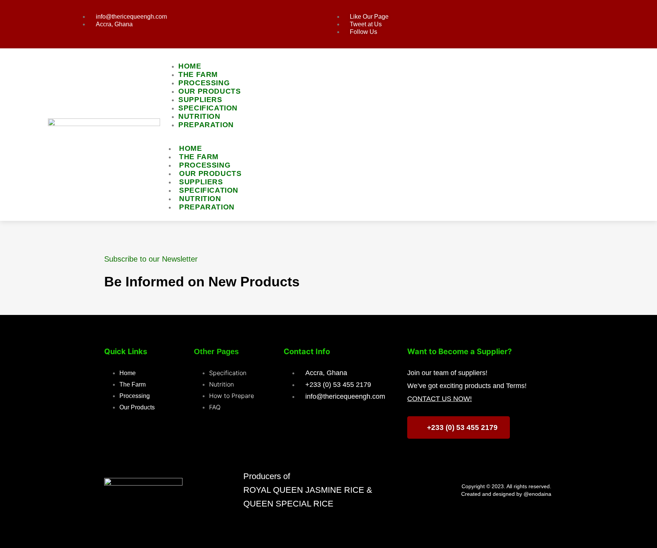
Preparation (206, 125)
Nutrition (200, 199)
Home (190, 148)
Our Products (210, 173)
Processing (204, 165)
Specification (208, 190)
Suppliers (201, 182)
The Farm (199, 157)
